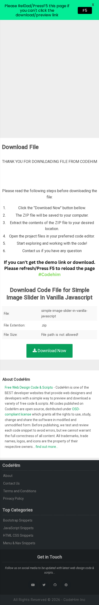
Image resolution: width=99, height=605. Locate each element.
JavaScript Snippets (18, 528)
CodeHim (71, 600)
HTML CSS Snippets (18, 535)
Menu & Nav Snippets (19, 543)
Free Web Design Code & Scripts (29, 387)
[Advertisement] (49, 71)
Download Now (51, 350)
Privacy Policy (13, 498)
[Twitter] (44, 585)
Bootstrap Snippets (17, 520)
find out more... (47, 447)
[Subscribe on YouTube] (33, 585)
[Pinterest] (66, 585)
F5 (83, 10)
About (7, 476)
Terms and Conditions (19, 491)
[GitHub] (55, 585)
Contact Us (11, 483)
